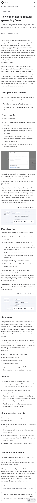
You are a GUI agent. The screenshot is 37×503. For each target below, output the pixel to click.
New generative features (13, 92)
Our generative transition (13, 413)
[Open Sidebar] (34, 2)
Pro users (23, 471)
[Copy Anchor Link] (27, 93)
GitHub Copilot (27, 438)
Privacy (5, 376)
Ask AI (33, 500)
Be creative (6, 317)
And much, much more (12, 452)
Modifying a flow (8, 229)
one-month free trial (14, 474)
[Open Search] (31, 2)
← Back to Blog (5, 11)
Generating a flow (8, 115)
